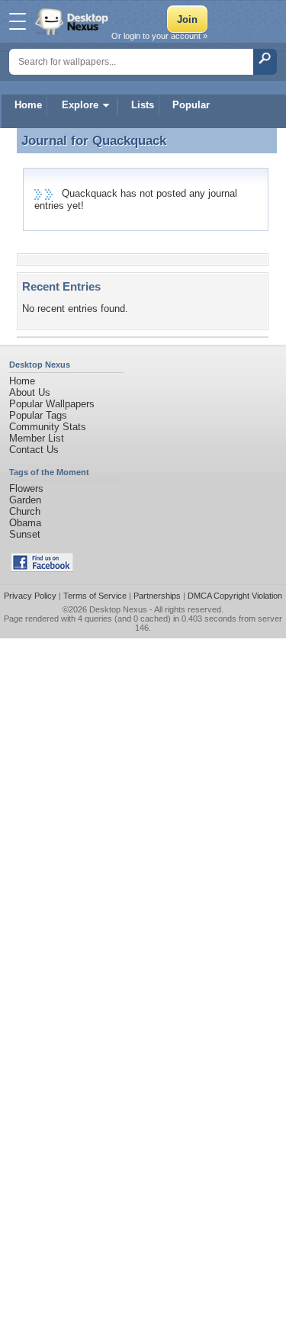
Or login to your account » (159, 35)
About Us (29, 392)
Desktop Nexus (118, 609)
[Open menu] (17, 21)
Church (24, 511)
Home (28, 105)
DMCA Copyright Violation (235, 595)
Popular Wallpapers (52, 404)
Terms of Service (95, 595)
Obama (25, 523)
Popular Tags (38, 415)
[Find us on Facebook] (42, 568)
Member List (36, 438)
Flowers (26, 488)
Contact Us (34, 449)
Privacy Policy (30, 595)
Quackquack (129, 140)
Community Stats (47, 426)
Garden (25, 500)
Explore (80, 105)
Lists (142, 105)
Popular (191, 105)
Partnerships (157, 595)
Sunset (24, 534)
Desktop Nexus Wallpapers (73, 21)
